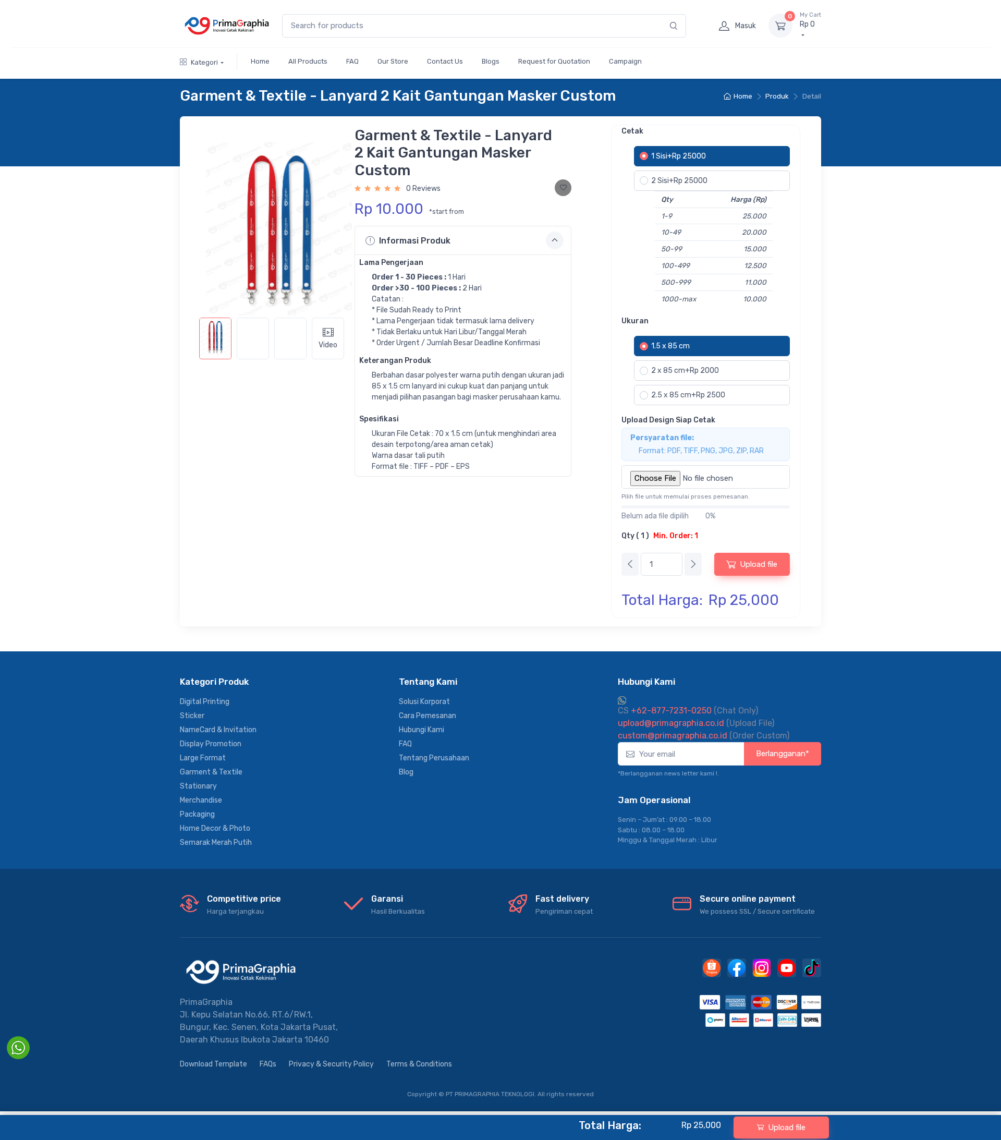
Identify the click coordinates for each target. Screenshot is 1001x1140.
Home (260, 61)
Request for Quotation (554, 61)
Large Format (203, 758)
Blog (406, 772)
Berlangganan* (782, 753)
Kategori (204, 62)
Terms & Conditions (419, 1064)
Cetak (632, 131)
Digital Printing (204, 701)
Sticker (192, 715)
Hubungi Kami (421, 729)
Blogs (490, 61)
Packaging (197, 814)
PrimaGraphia (206, 1002)
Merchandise (201, 800)
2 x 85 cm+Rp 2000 (685, 370)
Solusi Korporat (424, 701)
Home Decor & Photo (215, 828)
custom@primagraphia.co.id (672, 736)
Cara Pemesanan (427, 715)
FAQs (268, 1064)
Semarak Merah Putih (216, 842)
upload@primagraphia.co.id (671, 723)
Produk (777, 96)
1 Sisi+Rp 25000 (678, 156)
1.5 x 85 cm (670, 346)
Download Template (213, 1064)
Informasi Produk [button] (414, 241)
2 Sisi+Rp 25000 (679, 180)
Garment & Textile (211, 772)
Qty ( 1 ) (659, 535)
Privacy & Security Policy (331, 1064)
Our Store (392, 61)
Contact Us (445, 61)
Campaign (625, 61)
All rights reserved (566, 1094)
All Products (307, 61)
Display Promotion (210, 743)
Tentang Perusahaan (434, 758)
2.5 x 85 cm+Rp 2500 (688, 395)
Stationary (198, 786)
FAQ (352, 61)
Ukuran (635, 321)
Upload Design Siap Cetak (668, 420)
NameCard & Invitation (218, 729)
